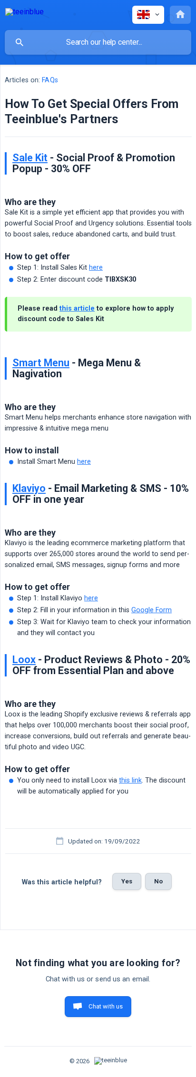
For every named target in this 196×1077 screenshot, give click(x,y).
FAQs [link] (50, 80)
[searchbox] (98, 42)
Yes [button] (126, 881)
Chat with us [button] (105, 1006)
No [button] (158, 881)
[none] (24, 13)
